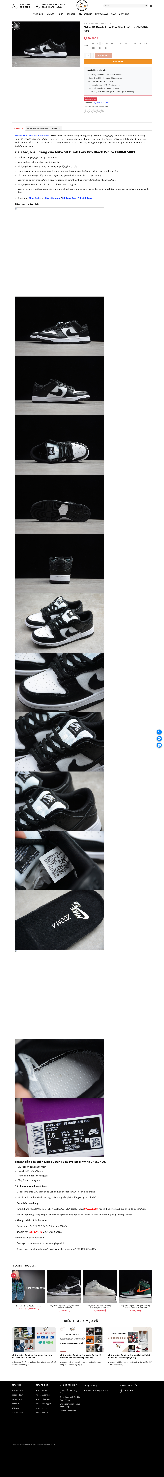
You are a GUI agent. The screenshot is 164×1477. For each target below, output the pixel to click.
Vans (113, 14)
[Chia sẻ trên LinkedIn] (102, 111)
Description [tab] (18, 128)
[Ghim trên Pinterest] (98, 111)
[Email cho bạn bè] (94, 111)
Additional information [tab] (37, 128)
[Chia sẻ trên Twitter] (90, 111)
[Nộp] (146, 5)
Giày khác (124, 14)
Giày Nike (94, 23)
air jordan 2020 (99, 106)
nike (106, 106)
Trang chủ (38, 14)
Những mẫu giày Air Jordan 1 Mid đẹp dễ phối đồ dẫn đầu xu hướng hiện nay (129, 1356)
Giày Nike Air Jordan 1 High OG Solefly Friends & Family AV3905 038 (135, 1307)
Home (86, 23)
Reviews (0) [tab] (56, 128)
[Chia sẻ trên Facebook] (86, 111)
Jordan (71, 14)
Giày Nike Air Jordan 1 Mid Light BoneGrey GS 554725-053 (100, 1307)
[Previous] (11, 1293)
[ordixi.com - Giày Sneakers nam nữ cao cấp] (82, 5)
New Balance (101, 14)
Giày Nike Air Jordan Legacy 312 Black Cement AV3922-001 (64, 1307)
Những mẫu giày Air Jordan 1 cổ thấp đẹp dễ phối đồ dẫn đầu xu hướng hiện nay (80, 1356)
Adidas (50, 14)
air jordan (90, 106)
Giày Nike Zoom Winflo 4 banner (28, 1306)
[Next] (152, 1293)
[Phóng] (14, 64)
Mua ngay (118, 61)
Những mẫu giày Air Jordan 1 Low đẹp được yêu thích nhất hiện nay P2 (32, 1356)
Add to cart (104, 55)
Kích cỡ (86, 45)
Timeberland (85, 14)
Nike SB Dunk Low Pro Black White (32, 135)
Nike (60, 14)
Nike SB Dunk (106, 23)
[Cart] (151, 5)
